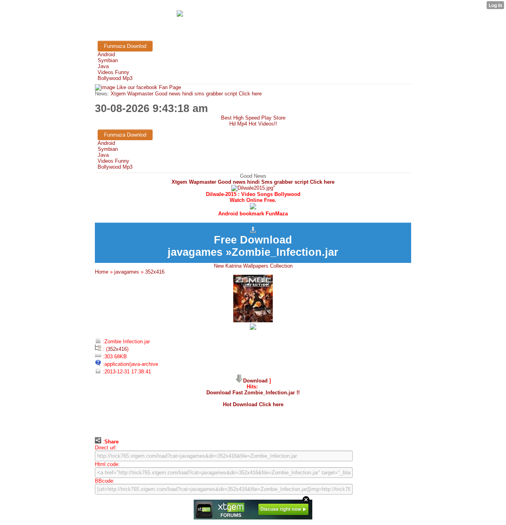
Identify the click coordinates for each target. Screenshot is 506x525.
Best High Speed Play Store (253, 118)
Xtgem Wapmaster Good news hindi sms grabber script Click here (185, 94)
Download (255, 381)
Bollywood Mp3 (115, 78)
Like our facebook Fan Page (148, 87)
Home (101, 272)
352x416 (154, 272)
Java (103, 66)
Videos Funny (113, 72)
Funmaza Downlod (125, 46)
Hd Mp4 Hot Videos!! (253, 124)
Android (106, 54)
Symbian (108, 60)
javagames (126, 272)
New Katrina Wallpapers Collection (253, 266)
